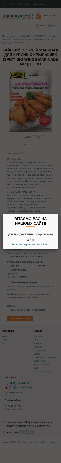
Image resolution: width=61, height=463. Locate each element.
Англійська (42, 244)
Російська (17, 244)
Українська (29, 244)
